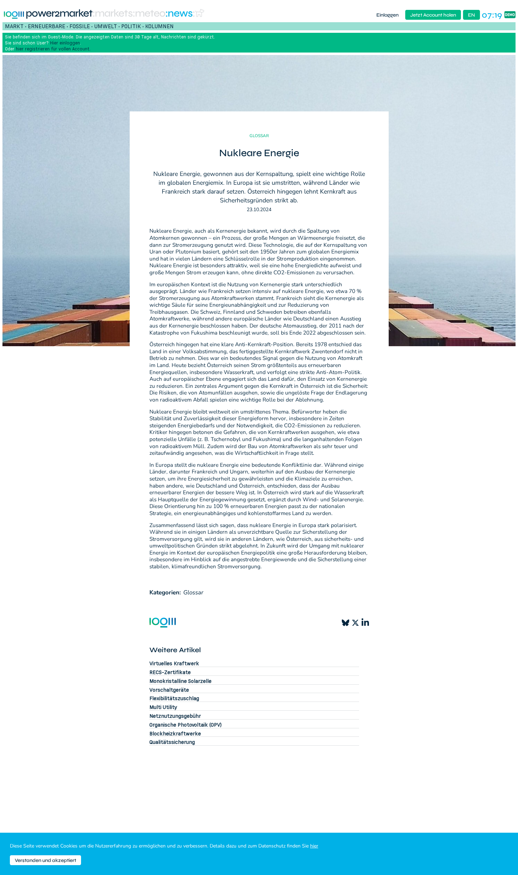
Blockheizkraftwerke (175, 733)
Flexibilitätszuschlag (174, 698)
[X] (355, 622)
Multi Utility (163, 707)
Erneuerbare (46, 26)
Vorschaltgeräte (169, 690)
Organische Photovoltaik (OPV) (185, 725)
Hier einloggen (65, 42)
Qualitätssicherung (172, 742)
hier (314, 846)
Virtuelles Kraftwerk (174, 663)
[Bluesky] (345, 622)
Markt (14, 26)
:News (178, 14)
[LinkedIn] (365, 622)
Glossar (193, 592)
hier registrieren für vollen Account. (53, 48)
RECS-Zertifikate (170, 672)
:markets (112, 14)
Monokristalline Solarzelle (180, 681)
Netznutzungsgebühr (175, 716)
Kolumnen (159, 26)
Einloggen (387, 15)
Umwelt (105, 26)
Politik (131, 26)
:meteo (148, 14)
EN (471, 15)
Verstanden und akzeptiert (45, 860)
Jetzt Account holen (433, 15)
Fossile (79, 26)
